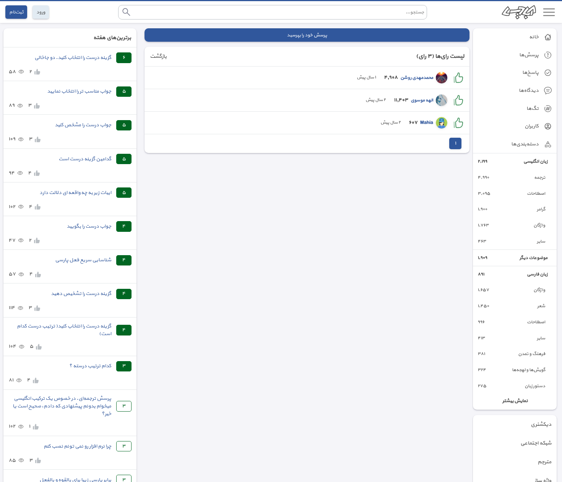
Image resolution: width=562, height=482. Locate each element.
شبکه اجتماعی (535, 443)
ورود (40, 12)
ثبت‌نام (16, 12)
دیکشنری (541, 424)
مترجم (544, 462)
